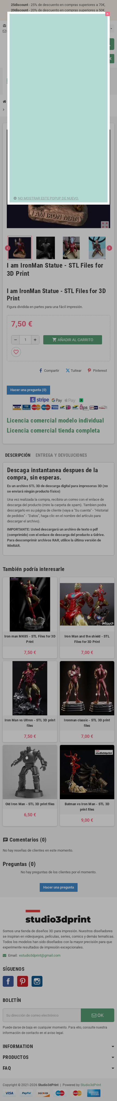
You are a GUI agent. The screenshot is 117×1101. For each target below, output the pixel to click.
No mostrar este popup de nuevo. (48, 198)
